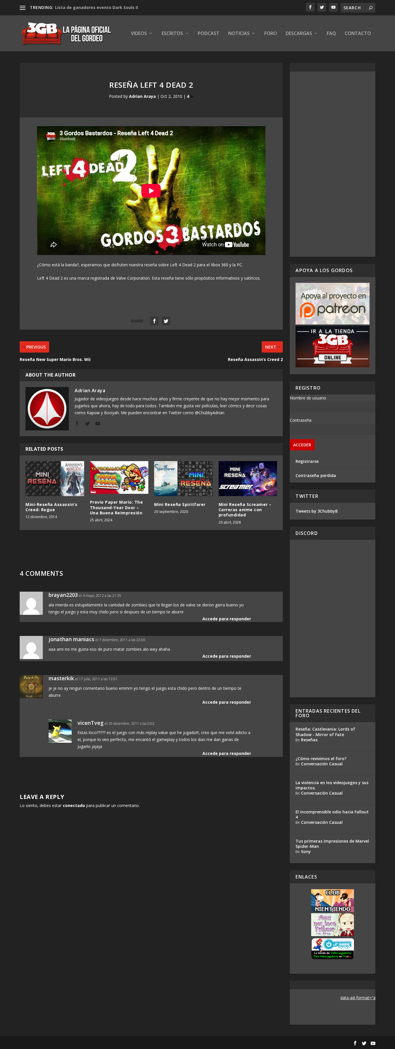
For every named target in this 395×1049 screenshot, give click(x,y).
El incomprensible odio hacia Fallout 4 (332, 814)
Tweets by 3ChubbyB (317, 511)
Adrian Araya (142, 96)
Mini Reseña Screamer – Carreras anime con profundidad (245, 510)
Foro (270, 33)
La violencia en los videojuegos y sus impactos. (332, 785)
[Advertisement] (333, 164)
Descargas (299, 33)
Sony (306, 851)
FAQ (331, 33)
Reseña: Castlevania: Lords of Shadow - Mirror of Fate (325, 731)
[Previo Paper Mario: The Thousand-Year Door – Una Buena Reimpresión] (119, 477)
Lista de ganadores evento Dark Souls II (96, 7)
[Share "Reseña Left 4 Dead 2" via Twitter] (166, 321)
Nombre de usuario (308, 398)
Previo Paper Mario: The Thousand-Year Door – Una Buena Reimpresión (116, 507)
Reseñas (309, 739)
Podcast (208, 33)
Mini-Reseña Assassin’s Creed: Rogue (51, 507)
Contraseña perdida (316, 475)
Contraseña (300, 420)
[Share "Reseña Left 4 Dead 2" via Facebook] (154, 321)
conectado (74, 805)
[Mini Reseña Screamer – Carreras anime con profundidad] (248, 478)
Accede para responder (226, 618)
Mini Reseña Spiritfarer (180, 504)
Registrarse (307, 461)
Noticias (239, 33)
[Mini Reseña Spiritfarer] (183, 478)
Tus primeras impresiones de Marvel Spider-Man (332, 843)
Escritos (172, 33)
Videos (139, 33)
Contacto (358, 33)
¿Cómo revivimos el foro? (321, 758)
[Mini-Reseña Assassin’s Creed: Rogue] (54, 478)
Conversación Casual (322, 763)
